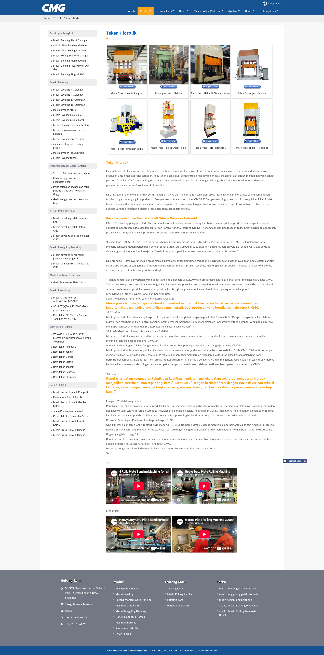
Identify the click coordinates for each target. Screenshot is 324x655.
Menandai (178, 650)
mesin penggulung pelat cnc (235, 600)
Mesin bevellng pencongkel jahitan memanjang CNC (68, 257)
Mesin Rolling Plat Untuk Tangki (71, 55)
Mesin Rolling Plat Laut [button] (207, 11)
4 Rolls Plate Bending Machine (70, 45)
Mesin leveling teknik (65, 158)
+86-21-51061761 (76, 624)
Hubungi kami (175, 600)
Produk (58, 18)
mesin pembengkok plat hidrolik (238, 588)
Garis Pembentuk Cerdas (65, 275)
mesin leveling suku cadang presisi (68, 146)
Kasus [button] (182, 11)
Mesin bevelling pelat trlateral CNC (69, 229)
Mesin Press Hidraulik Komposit (127, 93)
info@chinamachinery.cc (79, 604)
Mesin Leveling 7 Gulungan (68, 89)
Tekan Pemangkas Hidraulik (252, 93)
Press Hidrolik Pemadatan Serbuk (127, 149)
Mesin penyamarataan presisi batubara (69, 132)
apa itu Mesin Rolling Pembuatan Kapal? (238, 613)
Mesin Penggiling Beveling (65, 247)
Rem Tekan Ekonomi (64, 377)
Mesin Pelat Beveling (62, 211)
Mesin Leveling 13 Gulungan (69, 100)
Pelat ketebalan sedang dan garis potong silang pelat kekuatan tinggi (71, 191)
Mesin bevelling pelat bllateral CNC (69, 220)
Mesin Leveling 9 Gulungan (68, 95)
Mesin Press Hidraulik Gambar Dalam (210, 93)
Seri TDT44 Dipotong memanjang (71, 173)
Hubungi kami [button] (268, 11)
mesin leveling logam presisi (69, 153)
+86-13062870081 (76, 617)
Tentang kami (175, 588)
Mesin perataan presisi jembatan (71, 125)
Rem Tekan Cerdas (63, 357)
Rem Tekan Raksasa (64, 372)
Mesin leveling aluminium (67, 115)
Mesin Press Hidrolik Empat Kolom (168, 148)
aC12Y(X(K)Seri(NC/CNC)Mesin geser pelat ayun (70, 308)
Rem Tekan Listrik (63, 362)
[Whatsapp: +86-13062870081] (127, 87)
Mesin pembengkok (61, 33)
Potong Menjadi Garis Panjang (68, 166)
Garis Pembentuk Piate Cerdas (70, 282)
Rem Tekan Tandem (63, 367)
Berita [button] (248, 11)
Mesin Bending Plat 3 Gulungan (70, 40)
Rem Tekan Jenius (63, 352)
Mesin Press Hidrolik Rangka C (210, 148)
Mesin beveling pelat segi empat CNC (71, 238)
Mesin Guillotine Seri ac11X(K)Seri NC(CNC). (66, 299)
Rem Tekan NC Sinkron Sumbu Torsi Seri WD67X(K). (70, 317)
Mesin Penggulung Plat (117, 650)
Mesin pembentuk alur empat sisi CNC (71, 265)
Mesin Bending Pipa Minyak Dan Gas (71, 68)
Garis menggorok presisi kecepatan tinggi (66, 180)
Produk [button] (144, 11)
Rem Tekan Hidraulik (64, 347)
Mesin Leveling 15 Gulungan (69, 105)
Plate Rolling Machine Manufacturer (201, 650)
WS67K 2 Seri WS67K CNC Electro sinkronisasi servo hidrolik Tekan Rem (72, 338)
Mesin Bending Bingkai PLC (68, 74)
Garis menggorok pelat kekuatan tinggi (71, 201)
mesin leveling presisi (65, 110)
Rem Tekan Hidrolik (61, 326)
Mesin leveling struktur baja (68, 139)
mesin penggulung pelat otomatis (238, 594)
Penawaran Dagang (178, 605)
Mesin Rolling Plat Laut (180, 594)
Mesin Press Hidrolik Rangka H (252, 148)
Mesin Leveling (59, 82)
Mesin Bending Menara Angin (69, 60)
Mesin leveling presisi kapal (68, 120)
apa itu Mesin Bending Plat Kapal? (239, 605)
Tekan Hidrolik (121, 33)
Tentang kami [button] (164, 11)
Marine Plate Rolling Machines (70, 50)
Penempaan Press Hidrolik (168, 93)
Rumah (131, 11)
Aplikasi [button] (233, 11)
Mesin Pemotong (60, 290)
